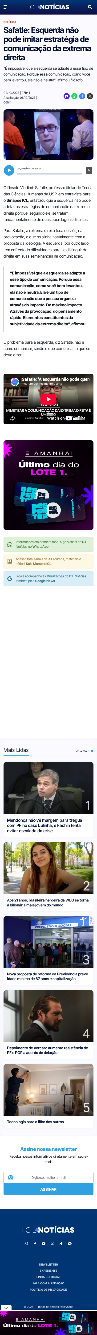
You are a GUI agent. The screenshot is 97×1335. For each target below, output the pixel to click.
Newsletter (48, 1264)
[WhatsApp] (74, 96)
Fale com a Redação (49, 1283)
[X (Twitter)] (90, 96)
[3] (48, 942)
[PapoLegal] (67, 96)
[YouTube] (44, 1244)
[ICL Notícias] (48, 7)
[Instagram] (26, 1244)
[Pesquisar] (90, 6)
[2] (48, 868)
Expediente (48, 1270)
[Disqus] (48, 657)
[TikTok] (61, 1244)
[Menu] (7, 7)
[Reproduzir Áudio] (9, 170)
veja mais (83, 751)
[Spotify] (70, 1244)
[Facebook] (82, 96)
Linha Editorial (48, 1277)
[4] (48, 1016)
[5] (48, 1090)
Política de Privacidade (48, 1289)
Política (10, 22)
